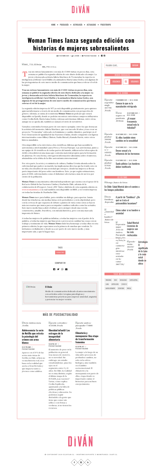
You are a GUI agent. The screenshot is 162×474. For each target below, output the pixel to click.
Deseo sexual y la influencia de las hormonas (128, 152)
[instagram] (104, 55)
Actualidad (91, 24)
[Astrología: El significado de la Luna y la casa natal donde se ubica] (132, 245)
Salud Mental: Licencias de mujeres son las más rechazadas (133, 229)
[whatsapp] (62, 269)
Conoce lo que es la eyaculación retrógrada (126, 104)
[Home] (81, 7)
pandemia (108, 280)
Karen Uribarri (110, 288)
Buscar (135, 65)
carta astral (134, 280)
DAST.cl (113, 454)
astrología (115, 284)
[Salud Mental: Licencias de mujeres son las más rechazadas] (120, 243)
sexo (115, 280)
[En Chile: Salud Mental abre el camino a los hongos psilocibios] (115, 182)
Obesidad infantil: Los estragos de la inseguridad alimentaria (59, 334)
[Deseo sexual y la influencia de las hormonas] (109, 151)
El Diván (76, 56)
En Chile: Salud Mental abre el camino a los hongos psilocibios (121, 188)
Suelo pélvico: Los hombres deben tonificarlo (128, 165)
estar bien (121, 288)
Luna (107, 284)
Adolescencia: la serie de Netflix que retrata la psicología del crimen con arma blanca (33, 336)
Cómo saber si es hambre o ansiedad (128, 212)
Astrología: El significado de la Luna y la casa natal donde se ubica (143, 252)
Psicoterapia (105, 24)
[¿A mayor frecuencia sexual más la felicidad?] (120, 117)
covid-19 (124, 284)
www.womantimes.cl (31, 189)
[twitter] (58, 269)
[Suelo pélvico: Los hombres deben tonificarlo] (109, 164)
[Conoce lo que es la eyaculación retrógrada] (109, 105)
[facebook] (102, 55)
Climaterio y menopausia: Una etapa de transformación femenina (86, 337)
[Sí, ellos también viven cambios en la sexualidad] (109, 138)
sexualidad (123, 280)
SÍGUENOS (116, 81)
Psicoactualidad (90, 56)
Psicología (64, 24)
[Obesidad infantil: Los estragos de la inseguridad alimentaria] (60, 324)
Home (53, 24)
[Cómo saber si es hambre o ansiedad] (109, 216)
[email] (66, 269)
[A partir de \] (109, 199)
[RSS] (88, 462)
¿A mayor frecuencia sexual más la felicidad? (133, 123)
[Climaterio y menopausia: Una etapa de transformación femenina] (87, 325)
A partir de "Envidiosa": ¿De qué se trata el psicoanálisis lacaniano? (128, 200)
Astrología (77, 24)
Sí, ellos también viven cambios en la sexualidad (127, 139)
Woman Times (60, 252)
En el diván (134, 100)
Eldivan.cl (68, 454)
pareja (129, 288)
